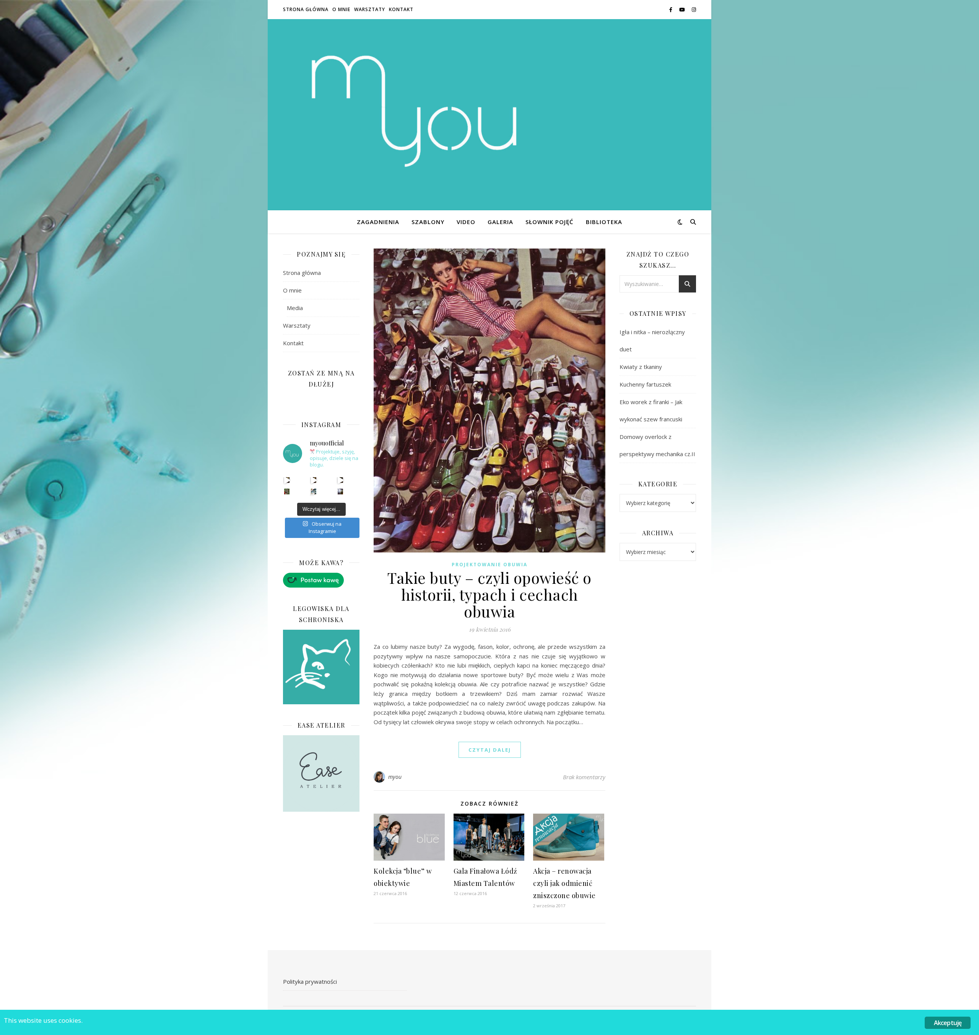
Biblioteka (604, 222)
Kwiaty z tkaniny (641, 366)
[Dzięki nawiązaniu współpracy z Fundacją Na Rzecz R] (314, 491)
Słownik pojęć (549, 222)
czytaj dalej (489, 749)
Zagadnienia (378, 222)
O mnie (341, 9)
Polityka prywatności (310, 981)
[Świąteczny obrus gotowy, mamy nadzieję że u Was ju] (340, 491)
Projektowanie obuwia (489, 564)
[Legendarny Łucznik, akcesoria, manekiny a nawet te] (314, 480)
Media (295, 308)
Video (466, 222)
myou (395, 776)
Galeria (500, 222)
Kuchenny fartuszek (645, 384)
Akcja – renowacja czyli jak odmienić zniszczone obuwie (564, 883)
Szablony (427, 222)
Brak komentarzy (584, 777)
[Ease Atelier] (321, 580)
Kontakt (401, 9)
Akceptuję (948, 1023)
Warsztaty (369, 9)
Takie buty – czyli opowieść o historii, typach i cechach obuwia (489, 594)
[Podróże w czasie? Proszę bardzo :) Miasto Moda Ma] (340, 480)
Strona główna (306, 9)
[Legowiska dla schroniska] (321, 667)
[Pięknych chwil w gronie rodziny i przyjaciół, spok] (287, 491)
